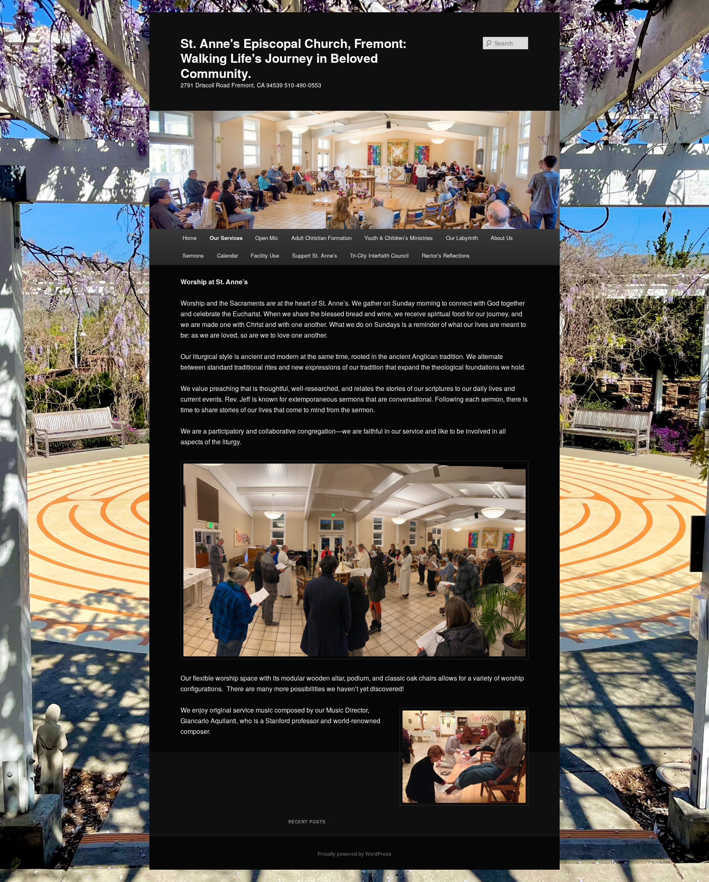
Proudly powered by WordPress (354, 853)
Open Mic (266, 238)
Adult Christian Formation (321, 238)
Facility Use (265, 255)
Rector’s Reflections (446, 255)
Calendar (227, 255)
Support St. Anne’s (314, 255)
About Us (502, 238)
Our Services (226, 238)
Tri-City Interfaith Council (379, 255)
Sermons (193, 255)
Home (190, 238)
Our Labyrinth (462, 238)
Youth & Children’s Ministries (398, 238)
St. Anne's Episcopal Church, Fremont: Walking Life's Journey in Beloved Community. (294, 58)
